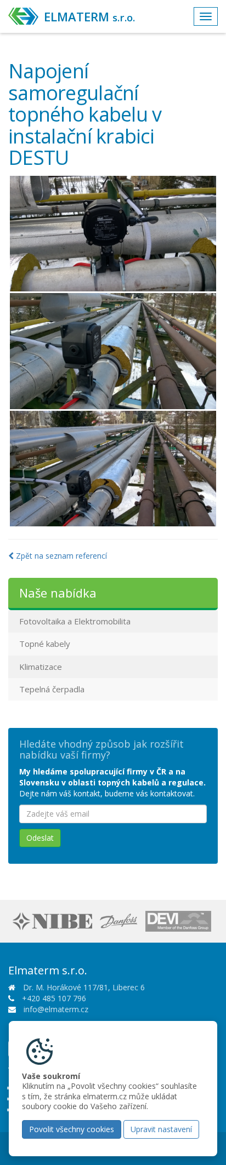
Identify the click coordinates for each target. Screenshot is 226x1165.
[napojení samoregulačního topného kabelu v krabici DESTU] (113, 234)
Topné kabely (44, 643)
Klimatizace (40, 666)
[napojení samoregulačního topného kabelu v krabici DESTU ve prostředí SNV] (113, 469)
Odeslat (40, 838)
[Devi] (179, 920)
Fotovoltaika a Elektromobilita (75, 621)
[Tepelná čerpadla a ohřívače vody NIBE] (54, 920)
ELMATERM (89, 16)
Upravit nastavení (161, 1129)
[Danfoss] (120, 920)
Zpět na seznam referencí (60, 555)
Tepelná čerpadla (51, 689)
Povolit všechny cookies (71, 1129)
